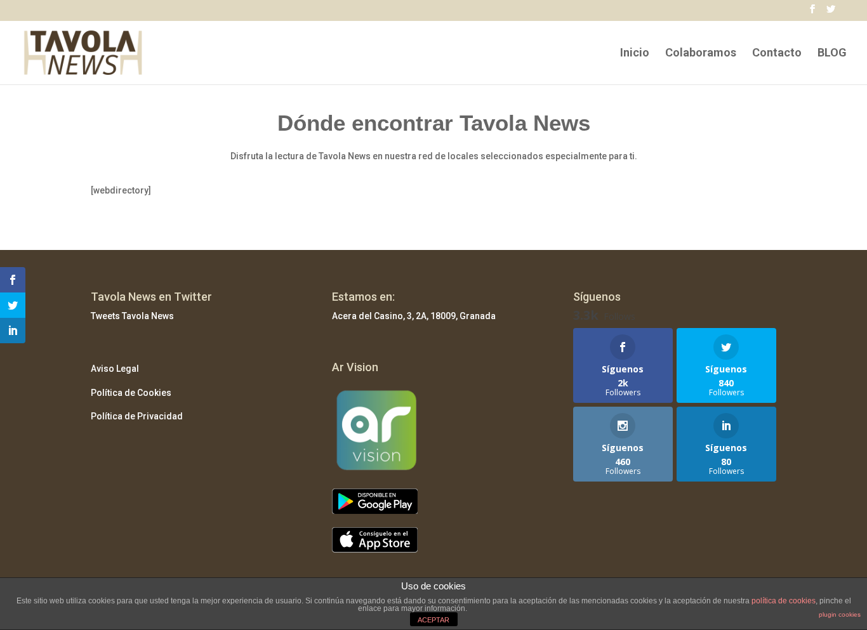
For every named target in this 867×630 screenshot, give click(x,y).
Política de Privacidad (137, 416)
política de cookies (783, 600)
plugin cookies (840, 614)
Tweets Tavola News (132, 316)
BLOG (832, 53)
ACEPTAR (433, 620)
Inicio (634, 53)
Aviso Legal (115, 369)
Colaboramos (700, 53)
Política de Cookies (131, 393)
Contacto (777, 53)
